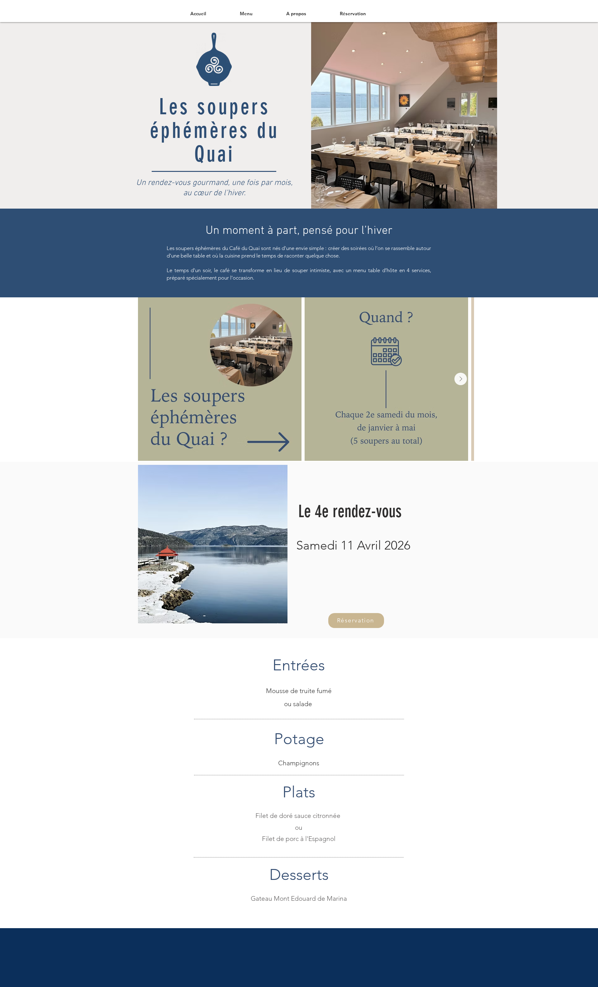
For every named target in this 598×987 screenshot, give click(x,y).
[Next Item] (460, 379)
